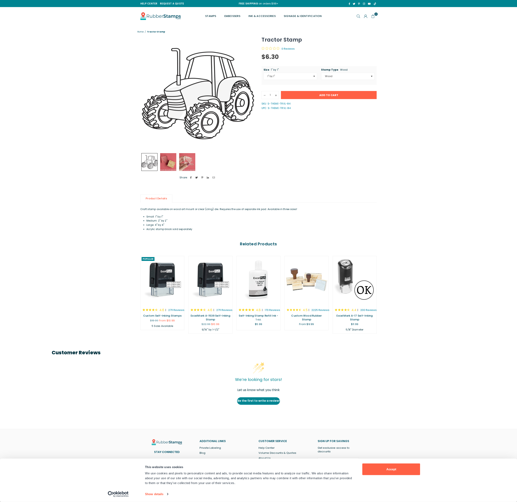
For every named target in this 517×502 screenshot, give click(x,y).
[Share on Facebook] (190, 177)
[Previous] (145, 93)
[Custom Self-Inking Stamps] (162, 280)
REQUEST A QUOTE (172, 3)
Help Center (266, 448)
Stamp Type (334, 69)
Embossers (232, 16)
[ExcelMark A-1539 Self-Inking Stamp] (210, 280)
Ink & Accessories (262, 16)
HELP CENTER (149, 3)
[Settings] (365, 16)
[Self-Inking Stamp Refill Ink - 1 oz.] (258, 280)
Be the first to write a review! (258, 401)
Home (140, 31)
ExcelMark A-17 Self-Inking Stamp (354, 317)
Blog (203, 453)
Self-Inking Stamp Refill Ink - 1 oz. (258, 317)
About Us (264, 458)
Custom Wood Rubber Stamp (306, 317)
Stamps (210, 16)
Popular (148, 258)
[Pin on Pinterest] (202, 177)
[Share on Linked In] (208, 177)
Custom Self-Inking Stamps (162, 316)
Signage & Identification (303, 16)
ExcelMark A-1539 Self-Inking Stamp (210, 317)
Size (271, 69)
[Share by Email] (213, 177)
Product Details (156, 198)
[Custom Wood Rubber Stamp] (306, 280)
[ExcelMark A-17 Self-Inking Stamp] (354, 280)
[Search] (358, 16)
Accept (391, 469)
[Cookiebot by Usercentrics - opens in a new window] (118, 494)
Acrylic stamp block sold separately (169, 229)
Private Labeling (210, 448)
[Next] (249, 93)
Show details (154, 494)
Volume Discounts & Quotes (277, 453)
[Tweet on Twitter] (196, 177)
